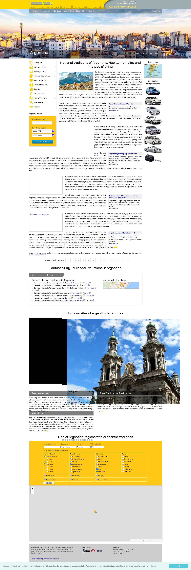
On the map (75, 283)
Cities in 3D (80, 11)
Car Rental (46, 11)
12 (125, 260)
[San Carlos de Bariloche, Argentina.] (74, 440)
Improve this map (156, 540)
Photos (86, 283)
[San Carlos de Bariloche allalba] (72, 440)
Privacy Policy (47, 559)
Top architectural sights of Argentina (121, 104)
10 (114, 260)
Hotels (34, 11)
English (155, 53)
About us (56, 559)
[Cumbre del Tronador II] (87, 440)
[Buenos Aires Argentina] (63, 440)
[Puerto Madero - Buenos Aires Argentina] (79, 440)
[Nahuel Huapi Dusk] (90, 440)
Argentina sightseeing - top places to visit (123, 154)
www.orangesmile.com (38, 255)
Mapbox (139, 540)
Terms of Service (36, 559)
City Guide (57, 11)
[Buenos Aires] (76, 440)
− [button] (32, 492)
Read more (42, 431)
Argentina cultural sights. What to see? (122, 233)
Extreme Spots (68, 11)
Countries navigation (140, 53)
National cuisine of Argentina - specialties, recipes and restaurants (123, 197)
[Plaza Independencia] (85, 440)
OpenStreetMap (146, 540)
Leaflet (132, 540)
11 (119, 260)
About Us (91, 11)
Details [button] (153, 566)
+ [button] (32, 488)
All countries (156, 11)
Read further (113, 111)
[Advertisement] (75, 140)
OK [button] (178, 566)
